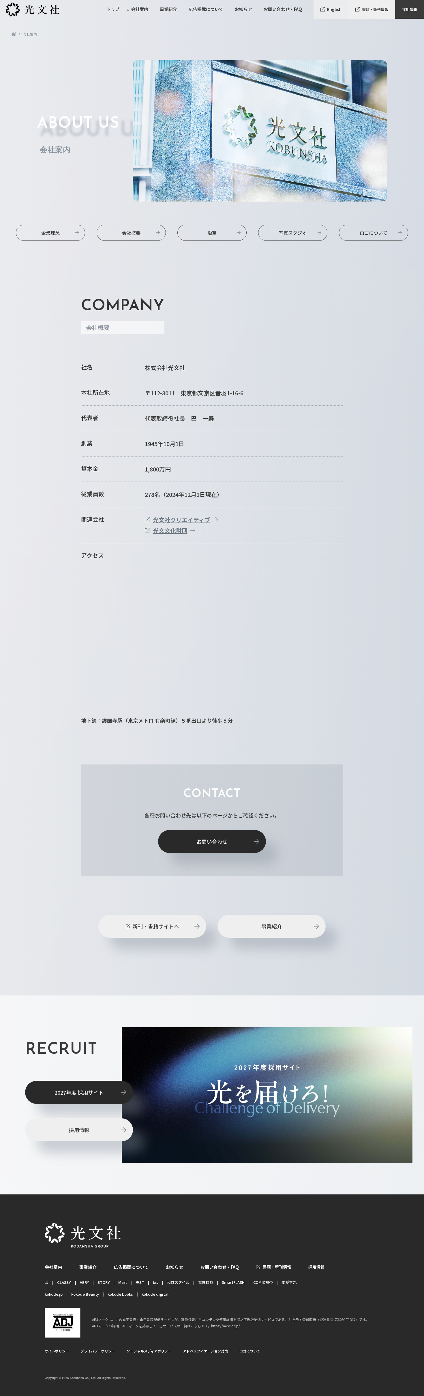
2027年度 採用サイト (79, 1092)
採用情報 (409, 9)
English (334, 9)
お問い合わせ (212, 841)
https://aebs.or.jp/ (225, 1325)
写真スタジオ (293, 232)
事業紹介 (271, 926)
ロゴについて (373, 232)
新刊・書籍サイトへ (155, 926)
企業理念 (50, 232)
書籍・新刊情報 (375, 9)
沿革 (212, 232)
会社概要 (131, 232)
